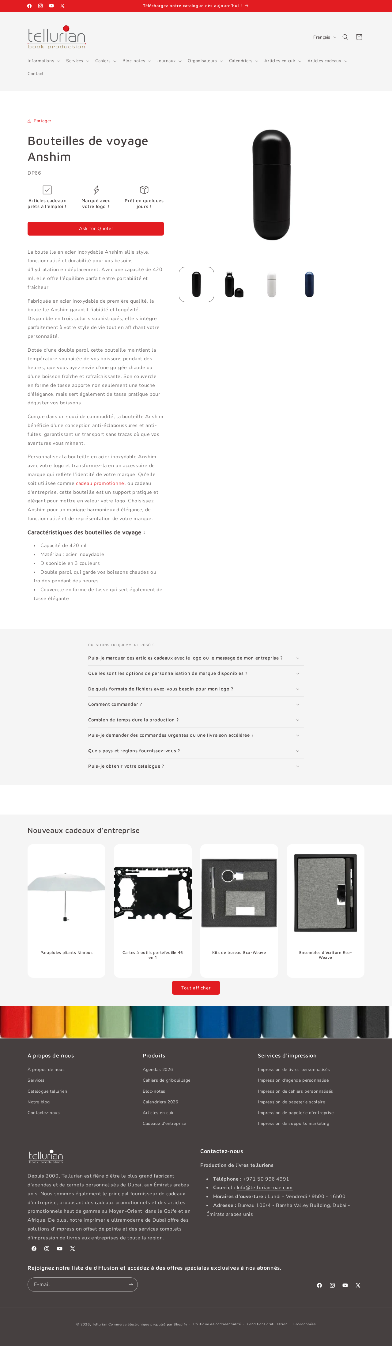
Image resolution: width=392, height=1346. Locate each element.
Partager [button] (42, 121)
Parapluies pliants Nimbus (66, 952)
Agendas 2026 (158, 1070)
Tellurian (99, 1324)
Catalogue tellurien (47, 1091)
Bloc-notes (154, 1091)
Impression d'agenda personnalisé (293, 1080)
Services (36, 1080)
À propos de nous (46, 1070)
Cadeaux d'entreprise (164, 1123)
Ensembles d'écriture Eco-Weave (325, 955)
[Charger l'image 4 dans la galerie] (309, 284)
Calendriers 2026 (160, 1102)
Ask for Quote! (96, 228)
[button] (43, 61)
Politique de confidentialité (217, 1324)
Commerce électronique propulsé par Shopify (147, 1324)
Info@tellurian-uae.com (265, 1187)
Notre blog (39, 1102)
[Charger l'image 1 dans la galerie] (196, 284)
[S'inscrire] (131, 1284)
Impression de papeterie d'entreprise (296, 1113)
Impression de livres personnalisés (294, 1070)
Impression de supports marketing (293, 1123)
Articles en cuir (158, 1113)
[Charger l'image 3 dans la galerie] (271, 284)
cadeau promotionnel (101, 483)
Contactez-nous (44, 1113)
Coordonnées (304, 1324)
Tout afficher (196, 988)
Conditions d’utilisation (267, 1324)
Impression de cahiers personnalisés (295, 1091)
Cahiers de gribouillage (166, 1080)
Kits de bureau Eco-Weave (239, 952)
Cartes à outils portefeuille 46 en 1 (153, 955)
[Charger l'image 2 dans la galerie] (234, 284)
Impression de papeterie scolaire (291, 1102)
